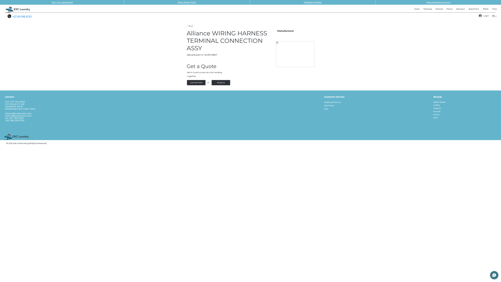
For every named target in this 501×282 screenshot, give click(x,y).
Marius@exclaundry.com (18, 113)
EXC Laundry (22, 9)
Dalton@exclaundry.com (18, 116)
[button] (495, 15)
